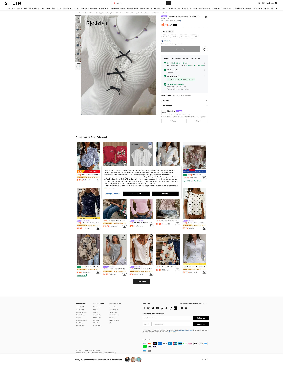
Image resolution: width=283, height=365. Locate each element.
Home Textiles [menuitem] (186, 8)
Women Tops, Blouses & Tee (111, 13)
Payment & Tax (113, 309)
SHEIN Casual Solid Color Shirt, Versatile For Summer (141, 269)
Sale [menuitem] (25, 8)
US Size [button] (168, 31)
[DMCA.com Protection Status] (149, 350)
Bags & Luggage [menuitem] (159, 8)
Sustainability (80, 309)
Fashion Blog (80, 325)
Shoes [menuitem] (76, 8)
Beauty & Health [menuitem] (132, 8)
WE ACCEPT (147, 340)
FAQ (110, 323)
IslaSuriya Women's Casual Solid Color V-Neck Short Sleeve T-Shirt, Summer (168, 221)
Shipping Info (97, 307)
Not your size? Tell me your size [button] (171, 44)
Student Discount (81, 320)
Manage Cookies (109, 352)
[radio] (165, 36)
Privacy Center (80, 352)
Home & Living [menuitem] (104, 8)
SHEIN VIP (96, 323)
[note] (88, 171)
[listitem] (88, 163)
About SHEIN (80, 307)
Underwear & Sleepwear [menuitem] (88, 8)
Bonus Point (113, 312)
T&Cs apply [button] (171, 72)
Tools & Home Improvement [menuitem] (242, 8)
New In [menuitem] (19, 8)
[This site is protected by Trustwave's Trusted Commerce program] (144, 350)
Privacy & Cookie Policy (185, 330)
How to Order (97, 315)
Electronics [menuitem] (216, 8)
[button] (272, 3)
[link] (263, 3)
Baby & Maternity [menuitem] (146, 8)
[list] (160, 308)
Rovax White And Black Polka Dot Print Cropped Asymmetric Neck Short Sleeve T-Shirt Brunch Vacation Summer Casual (194, 223)
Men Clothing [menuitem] (67, 8)
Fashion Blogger (81, 312)
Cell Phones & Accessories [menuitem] (201, 8)
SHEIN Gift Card (114, 320)
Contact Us (112, 307)
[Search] (168, 3)
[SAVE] (205, 49)
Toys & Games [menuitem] (226, 8)
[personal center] (259, 3)
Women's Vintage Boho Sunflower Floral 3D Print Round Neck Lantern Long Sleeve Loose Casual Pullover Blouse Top (194, 174)
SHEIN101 (79, 323)
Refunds (95, 312)
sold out (181, 49)
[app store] (181, 309)
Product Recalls (114, 315)
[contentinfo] (176, 345)
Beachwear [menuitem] (46, 8)
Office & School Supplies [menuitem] (261, 8)
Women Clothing (96, 13)
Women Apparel (85, 13)
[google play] (185, 309)
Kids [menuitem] (53, 8)
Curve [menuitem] (59, 8)
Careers (78, 317)
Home (77, 13)
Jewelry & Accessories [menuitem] (118, 8)
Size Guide (96, 320)
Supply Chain (80, 315)
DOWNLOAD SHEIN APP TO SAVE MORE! (193, 304)
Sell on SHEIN (97, 325)
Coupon (111, 317)
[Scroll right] (276, 8)
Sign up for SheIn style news (153, 314)
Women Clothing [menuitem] (34, 8)
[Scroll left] (274, 8)
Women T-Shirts (126, 13)
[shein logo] (13, 3)
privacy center (173, 331)
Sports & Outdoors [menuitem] (174, 8)
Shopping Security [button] (173, 76)
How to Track (97, 317)
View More (141, 281)
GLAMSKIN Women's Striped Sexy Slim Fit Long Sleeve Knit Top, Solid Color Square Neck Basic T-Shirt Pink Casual (141, 223)
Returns (95, 309)
